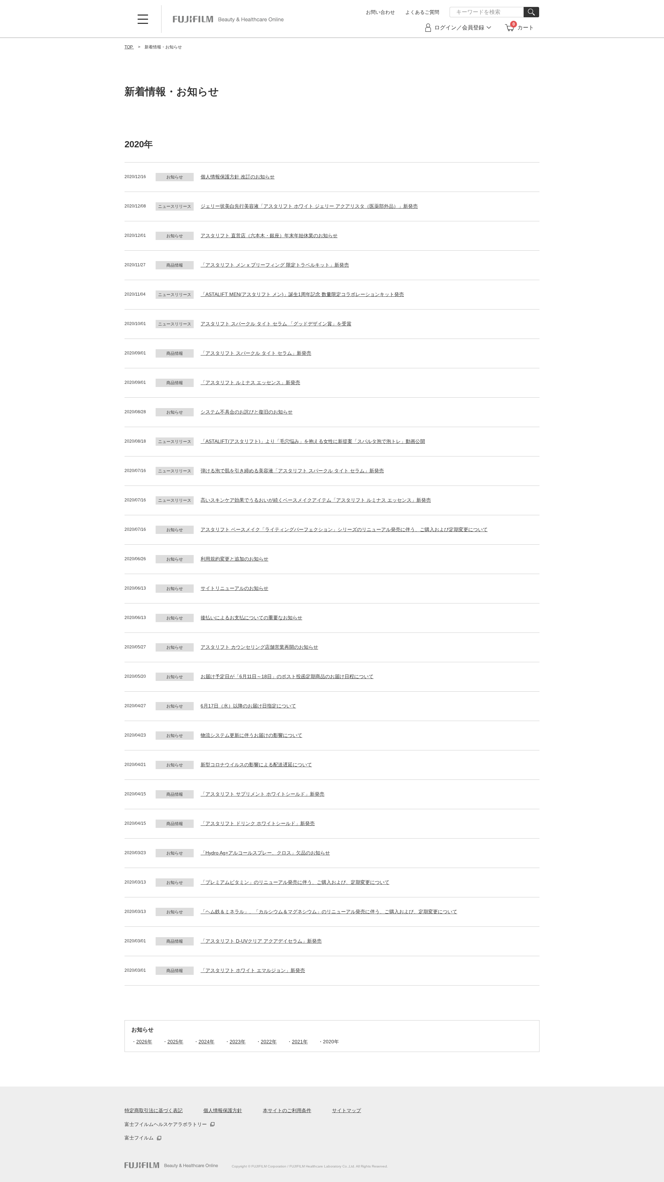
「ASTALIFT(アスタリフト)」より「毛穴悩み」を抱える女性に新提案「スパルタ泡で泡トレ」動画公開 (313, 441)
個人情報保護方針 (222, 1110)
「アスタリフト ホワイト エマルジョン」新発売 (253, 970)
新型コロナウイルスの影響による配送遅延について (256, 764)
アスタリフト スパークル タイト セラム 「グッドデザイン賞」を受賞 (276, 323)
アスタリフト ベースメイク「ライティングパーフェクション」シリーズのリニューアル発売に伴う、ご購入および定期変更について (344, 529)
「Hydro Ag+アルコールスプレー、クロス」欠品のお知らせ (265, 853)
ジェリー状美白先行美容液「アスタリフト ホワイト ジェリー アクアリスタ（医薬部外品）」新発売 (309, 206)
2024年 (206, 1041)
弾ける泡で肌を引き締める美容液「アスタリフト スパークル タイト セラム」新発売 (292, 470)
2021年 (300, 1041)
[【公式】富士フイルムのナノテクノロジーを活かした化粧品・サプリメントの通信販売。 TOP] (228, 19)
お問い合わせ (380, 12)
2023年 (238, 1041)
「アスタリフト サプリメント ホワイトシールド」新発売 (262, 794)
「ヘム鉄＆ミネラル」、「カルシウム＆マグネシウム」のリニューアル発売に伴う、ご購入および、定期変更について (329, 911)
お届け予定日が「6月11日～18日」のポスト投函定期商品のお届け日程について (287, 676)
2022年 (269, 1041)
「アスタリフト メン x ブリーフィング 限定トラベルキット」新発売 (275, 265)
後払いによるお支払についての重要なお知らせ (251, 617)
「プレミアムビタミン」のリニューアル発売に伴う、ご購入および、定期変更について (295, 882)
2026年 (144, 1041)
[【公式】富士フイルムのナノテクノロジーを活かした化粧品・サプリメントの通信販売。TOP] (171, 1165)
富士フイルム (139, 1138)
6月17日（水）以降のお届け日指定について (248, 706)
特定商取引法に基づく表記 (153, 1110)
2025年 (175, 1041)
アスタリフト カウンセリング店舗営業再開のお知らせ (259, 647)
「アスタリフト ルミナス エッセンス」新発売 (250, 382)
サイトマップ (346, 1110)
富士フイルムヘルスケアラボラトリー (165, 1124)
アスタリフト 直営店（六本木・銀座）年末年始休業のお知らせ (269, 235)
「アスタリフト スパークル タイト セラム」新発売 (256, 353)
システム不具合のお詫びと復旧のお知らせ (247, 412)
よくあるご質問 (422, 12)
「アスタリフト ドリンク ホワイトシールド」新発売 (258, 823)
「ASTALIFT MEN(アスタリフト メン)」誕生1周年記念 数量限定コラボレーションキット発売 (302, 294)
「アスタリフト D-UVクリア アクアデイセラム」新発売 (261, 941)
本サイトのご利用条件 (287, 1110)
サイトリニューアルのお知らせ (234, 588)
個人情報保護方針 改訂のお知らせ (238, 176)
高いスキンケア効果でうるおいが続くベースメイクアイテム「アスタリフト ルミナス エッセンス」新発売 (316, 500)
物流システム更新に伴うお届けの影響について (251, 735)
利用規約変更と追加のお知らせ (234, 559)
